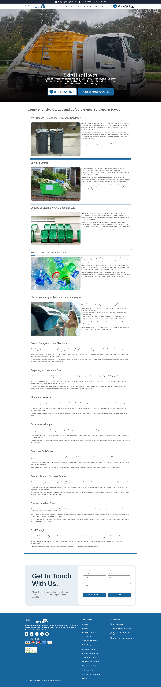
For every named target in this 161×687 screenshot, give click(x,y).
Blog (78, 6)
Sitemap (84, 678)
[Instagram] (37, 634)
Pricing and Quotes (88, 670)
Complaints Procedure (89, 649)
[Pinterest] (47, 634)
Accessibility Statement (89, 641)
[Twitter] (31, 634)
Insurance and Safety (89, 657)
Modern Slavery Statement (90, 661)
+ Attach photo (94, 594)
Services (58, 6)
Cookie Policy (86, 645)
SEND (119, 595)
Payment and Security (89, 666)
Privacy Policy (86, 636)
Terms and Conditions (89, 632)
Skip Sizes (69, 6)
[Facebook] (26, 634)
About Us (87, 6)
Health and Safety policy (90, 653)
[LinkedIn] (42, 634)
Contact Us (98, 6)
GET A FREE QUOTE (96, 91)
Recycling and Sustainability (91, 674)
